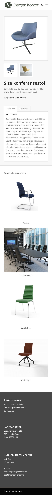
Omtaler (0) (24, 109)
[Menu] (46, 5)
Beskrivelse (11, 109)
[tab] (10, 109)
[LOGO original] (21, 5)
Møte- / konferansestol (18, 98)
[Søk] (41, 5)
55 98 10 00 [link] (9, 462)
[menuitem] (41, 5)
